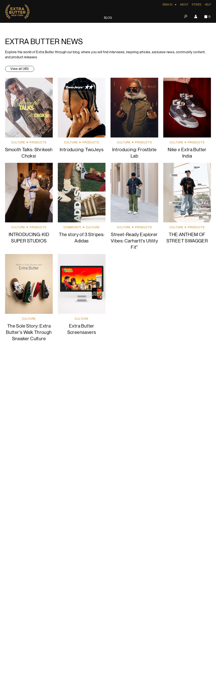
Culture (18, 142)
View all (19, 69)
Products (38, 142)
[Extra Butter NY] (17, 11)
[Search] (186, 16)
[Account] (196, 16)
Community (72, 227)
